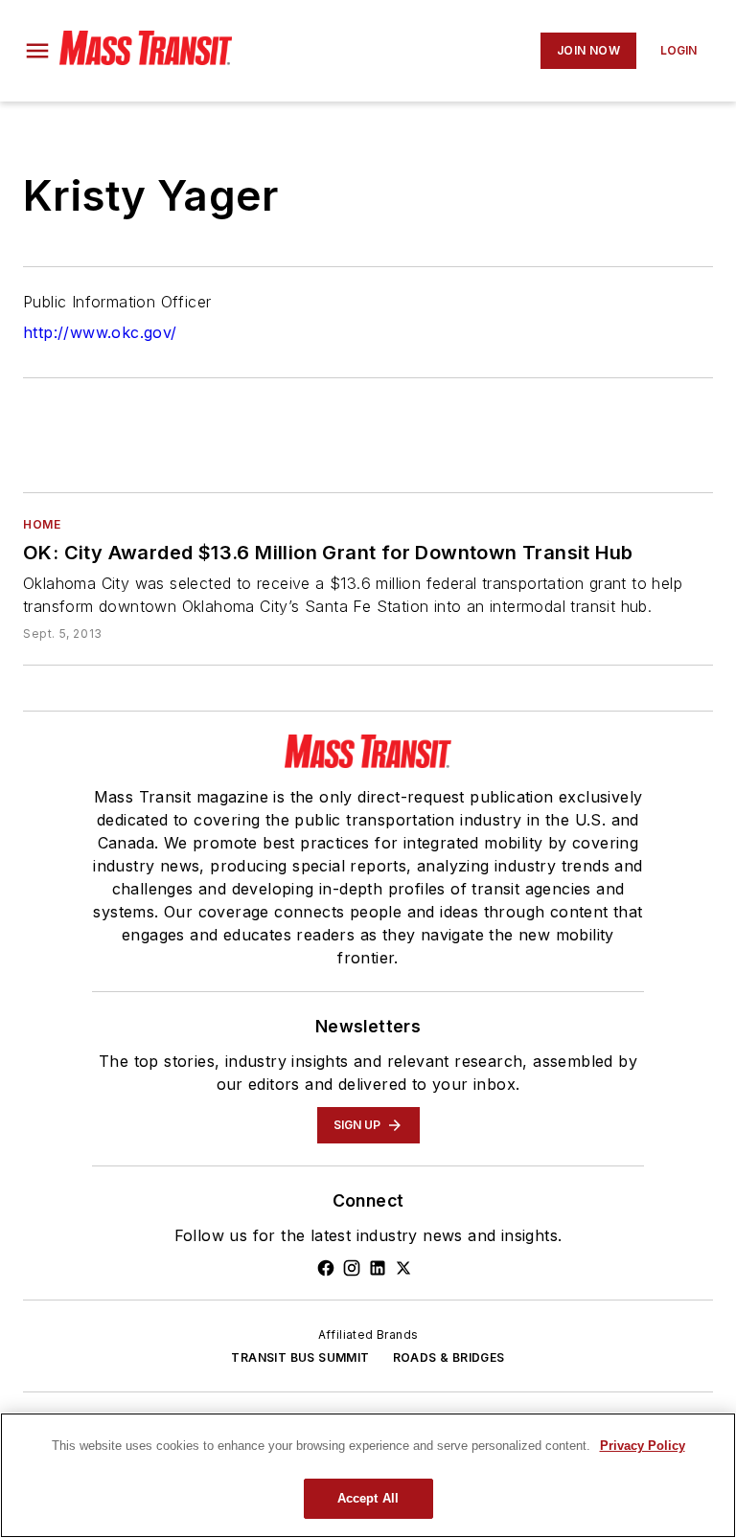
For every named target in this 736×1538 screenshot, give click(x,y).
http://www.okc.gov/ (100, 332)
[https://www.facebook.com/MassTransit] (325, 1268)
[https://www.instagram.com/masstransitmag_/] (351, 1268)
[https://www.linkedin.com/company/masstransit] (377, 1268)
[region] (368, 1475)
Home (41, 524)
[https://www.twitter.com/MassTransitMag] (403, 1268)
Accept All (368, 1498)
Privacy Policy (642, 1445)
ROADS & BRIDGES (449, 1357)
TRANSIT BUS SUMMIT (300, 1357)
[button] (37, 50)
